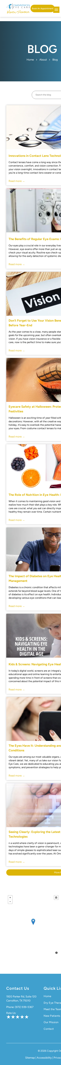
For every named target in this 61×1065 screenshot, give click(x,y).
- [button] (10, 902)
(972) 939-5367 (24, 1007)
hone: (11, 1007)
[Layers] (56, 897)
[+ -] (33, 925)
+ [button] (10, 897)
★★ (10, 1017)
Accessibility (44, 1057)
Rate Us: (11, 1013)
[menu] (56, 10)
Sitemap (30, 1057)
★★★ (22, 1017)
